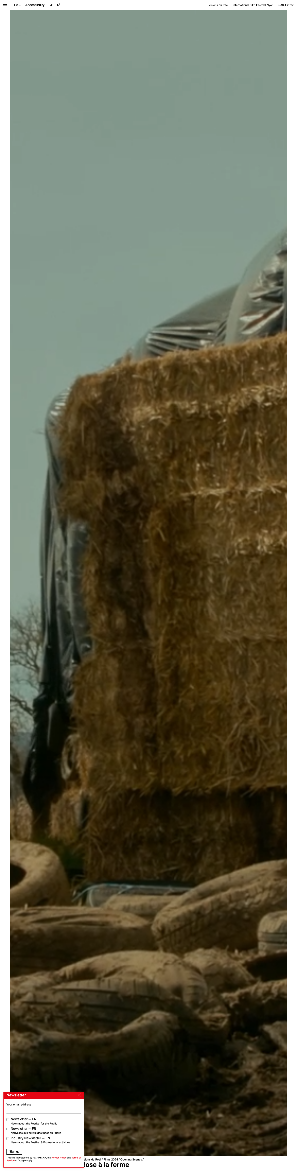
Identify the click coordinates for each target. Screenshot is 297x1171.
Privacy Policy (59, 1157)
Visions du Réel (91, 1159)
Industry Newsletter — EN (40, 1140)
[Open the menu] (5, 5)
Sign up (14, 1151)
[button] (79, 583)
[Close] (78, 1095)
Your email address (18, 1104)
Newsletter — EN (34, 1121)
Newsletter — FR (36, 1130)
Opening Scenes (131, 1159)
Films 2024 (110, 1159)
